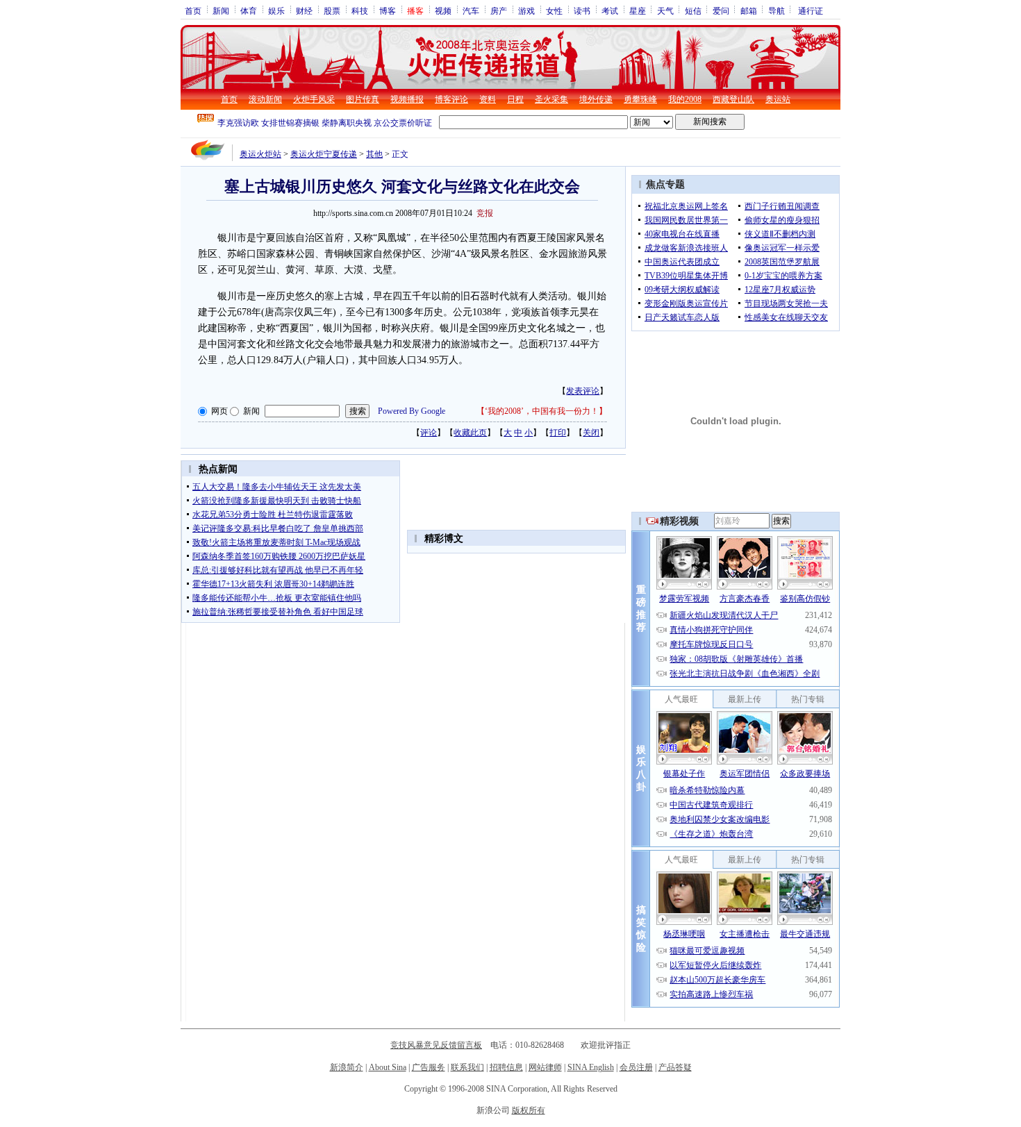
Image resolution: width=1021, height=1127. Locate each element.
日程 (515, 99)
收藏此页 (470, 432)
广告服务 (428, 1067)
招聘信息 (506, 1067)
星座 (637, 10)
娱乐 (276, 10)
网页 (219, 411)
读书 (582, 10)
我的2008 (685, 99)
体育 (248, 10)
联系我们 (467, 1067)
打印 (557, 432)
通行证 (810, 10)
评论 (428, 432)
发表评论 (582, 391)
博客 (387, 10)
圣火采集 (551, 99)
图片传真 (362, 99)
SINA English (590, 1067)
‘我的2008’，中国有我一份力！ (542, 411)
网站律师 (545, 1067)
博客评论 (451, 99)
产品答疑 (675, 1067)
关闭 (591, 432)
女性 (554, 10)
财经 (304, 10)
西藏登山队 (733, 99)
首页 (193, 10)
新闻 (221, 10)
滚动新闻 (265, 99)
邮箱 (748, 10)
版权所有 (528, 1110)
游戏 (526, 10)
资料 (487, 99)
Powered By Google (411, 411)
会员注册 (636, 1067)
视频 (443, 10)
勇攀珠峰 (640, 99)
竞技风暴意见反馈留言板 (436, 1045)
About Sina (387, 1067)
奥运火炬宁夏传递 (323, 154)
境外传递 (596, 99)
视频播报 (407, 99)
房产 (498, 10)
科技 (359, 10)
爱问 (721, 10)
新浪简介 (346, 1067)
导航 (776, 10)
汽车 (471, 10)
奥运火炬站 (260, 154)
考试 (609, 10)
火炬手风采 (314, 99)
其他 (374, 154)
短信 (693, 10)
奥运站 (777, 99)
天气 (665, 10)
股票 (332, 10)
